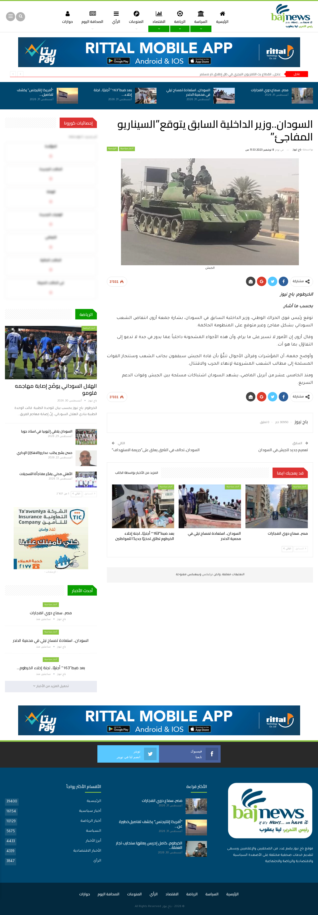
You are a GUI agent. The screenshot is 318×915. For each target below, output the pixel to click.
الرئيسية (222, 21)
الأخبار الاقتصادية (87, 851)
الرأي (116, 21)
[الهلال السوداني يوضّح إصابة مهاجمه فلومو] (51, 352)
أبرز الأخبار (93, 841)
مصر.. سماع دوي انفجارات (269, 90)
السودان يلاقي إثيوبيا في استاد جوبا (46, 431)
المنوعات (136, 21)
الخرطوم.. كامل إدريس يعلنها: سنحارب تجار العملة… (149, 845)
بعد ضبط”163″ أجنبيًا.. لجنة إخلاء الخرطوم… (51, 667)
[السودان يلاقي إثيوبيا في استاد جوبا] (86, 437)
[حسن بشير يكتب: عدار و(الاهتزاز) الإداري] (86, 458)
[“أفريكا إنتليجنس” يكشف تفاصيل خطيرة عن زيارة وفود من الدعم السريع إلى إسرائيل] (67, 96)
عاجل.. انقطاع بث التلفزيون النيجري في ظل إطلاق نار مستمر (240, 74)
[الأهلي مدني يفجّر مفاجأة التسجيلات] (86, 479)
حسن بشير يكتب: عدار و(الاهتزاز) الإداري (44, 452)
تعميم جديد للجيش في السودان (283, 449)
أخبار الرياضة (89, 328)
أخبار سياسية (126, 149)
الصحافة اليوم (92, 21)
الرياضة (180, 21)
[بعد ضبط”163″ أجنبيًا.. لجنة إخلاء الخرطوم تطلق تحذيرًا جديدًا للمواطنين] (146, 96)
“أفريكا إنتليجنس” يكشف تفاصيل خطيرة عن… (151, 824)
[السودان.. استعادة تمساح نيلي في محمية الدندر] (224, 96)
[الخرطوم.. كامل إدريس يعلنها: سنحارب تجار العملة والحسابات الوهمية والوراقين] (196, 849)
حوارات (67, 21)
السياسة (200, 21)
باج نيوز (167, 906)
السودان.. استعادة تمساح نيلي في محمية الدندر (188, 92)
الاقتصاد (158, 21)
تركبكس (207, 574)
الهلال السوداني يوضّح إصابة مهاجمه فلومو (56, 389)
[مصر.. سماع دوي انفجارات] (302, 96)
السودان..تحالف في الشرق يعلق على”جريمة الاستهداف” (156, 449)
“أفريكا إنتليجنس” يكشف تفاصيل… (35, 92)
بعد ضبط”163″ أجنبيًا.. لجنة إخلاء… (113, 92)
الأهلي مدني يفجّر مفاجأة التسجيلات (45, 474)
